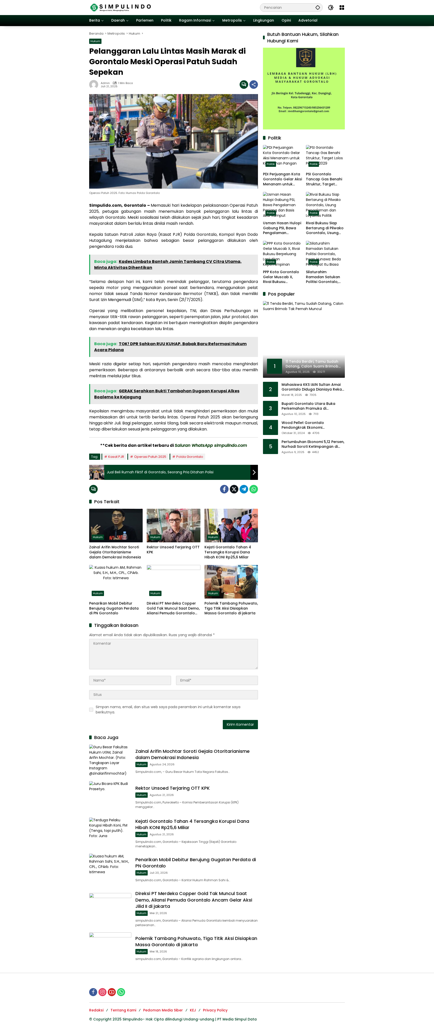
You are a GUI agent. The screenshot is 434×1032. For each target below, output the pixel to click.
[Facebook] (224, 489)
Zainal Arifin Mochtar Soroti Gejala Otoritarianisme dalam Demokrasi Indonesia (115, 552)
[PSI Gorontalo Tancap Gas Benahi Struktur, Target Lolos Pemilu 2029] (325, 157)
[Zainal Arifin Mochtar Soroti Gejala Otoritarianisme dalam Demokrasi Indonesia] (116, 525)
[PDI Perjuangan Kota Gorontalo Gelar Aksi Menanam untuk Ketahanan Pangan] (282, 157)
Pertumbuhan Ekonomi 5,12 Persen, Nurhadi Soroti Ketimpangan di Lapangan (313, 444)
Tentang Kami (123, 1010)
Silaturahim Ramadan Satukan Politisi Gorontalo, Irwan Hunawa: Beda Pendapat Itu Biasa (325, 277)
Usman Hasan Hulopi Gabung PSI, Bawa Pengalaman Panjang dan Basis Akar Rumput (282, 228)
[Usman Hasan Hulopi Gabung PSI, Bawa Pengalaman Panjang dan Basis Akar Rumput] (282, 205)
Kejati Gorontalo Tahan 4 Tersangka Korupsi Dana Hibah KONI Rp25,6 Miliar (227, 552)
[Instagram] (102, 992)
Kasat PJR (116, 456)
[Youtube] (112, 992)
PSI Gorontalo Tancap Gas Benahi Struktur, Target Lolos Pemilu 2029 (324, 179)
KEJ (193, 1010)
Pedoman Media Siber (163, 1010)
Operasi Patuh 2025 (150, 456)
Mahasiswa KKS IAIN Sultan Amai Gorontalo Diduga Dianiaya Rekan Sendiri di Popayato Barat (313, 387)
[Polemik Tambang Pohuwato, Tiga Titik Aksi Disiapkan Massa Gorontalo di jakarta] (231, 582)
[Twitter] (234, 489)
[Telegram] (244, 489)
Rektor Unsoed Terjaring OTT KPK (173, 550)
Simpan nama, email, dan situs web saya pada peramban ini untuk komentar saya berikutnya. (168, 709)
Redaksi (96, 1010)
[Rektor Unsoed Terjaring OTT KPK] (173, 525)
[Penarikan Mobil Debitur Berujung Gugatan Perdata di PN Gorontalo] (116, 582)
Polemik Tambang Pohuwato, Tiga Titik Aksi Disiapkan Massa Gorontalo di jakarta (231, 608)
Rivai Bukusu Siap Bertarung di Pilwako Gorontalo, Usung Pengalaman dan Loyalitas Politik (325, 228)
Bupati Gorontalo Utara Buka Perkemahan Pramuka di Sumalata (308, 406)
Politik (271, 164)
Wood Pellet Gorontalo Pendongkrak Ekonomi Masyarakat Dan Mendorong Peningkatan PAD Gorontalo (308, 425)
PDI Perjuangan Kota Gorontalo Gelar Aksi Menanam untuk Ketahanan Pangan (282, 179)
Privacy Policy (215, 1010)
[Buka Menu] (342, 8)
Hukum (95, 41)
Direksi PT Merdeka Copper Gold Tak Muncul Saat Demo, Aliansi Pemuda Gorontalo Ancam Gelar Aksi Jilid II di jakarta (173, 608)
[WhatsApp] (253, 489)
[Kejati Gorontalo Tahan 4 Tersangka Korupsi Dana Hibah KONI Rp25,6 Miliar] (231, 525)
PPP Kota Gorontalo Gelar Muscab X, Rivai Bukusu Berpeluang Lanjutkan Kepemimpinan (281, 277)
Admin (105, 83)
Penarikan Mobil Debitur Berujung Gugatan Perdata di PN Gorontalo (114, 608)
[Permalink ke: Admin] (95, 84)
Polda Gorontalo (189, 456)
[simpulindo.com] (120, 7)
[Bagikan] (253, 84)
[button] (318, 7)
